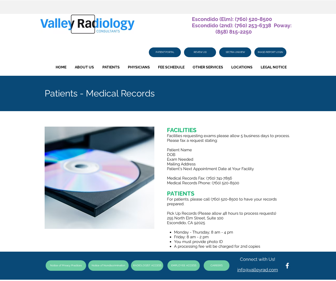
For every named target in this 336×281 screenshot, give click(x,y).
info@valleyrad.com (257, 269)
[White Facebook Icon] (287, 265)
